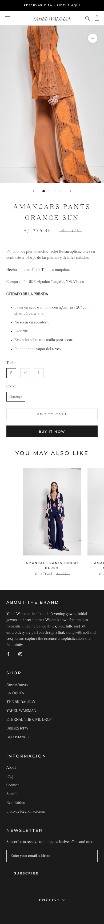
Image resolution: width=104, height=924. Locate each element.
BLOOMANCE (17, 737)
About (11, 768)
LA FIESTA (15, 693)
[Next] (70, 191)
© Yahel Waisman (52, 911)
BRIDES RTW (17, 729)
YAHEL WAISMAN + (22, 711)
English (49, 900)
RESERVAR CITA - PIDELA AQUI (52, 5)
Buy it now (52, 431)
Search (12, 794)
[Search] (87, 18)
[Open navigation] (7, 18)
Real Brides (15, 803)
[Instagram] (20, 654)
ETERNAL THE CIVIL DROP (28, 720)
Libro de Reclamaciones (25, 812)
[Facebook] (8, 654)
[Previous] (33, 191)
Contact (12, 785)
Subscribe (26, 873)
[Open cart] (97, 18)
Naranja (15, 397)
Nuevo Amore (17, 685)
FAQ (9, 777)
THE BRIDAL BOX (20, 702)
